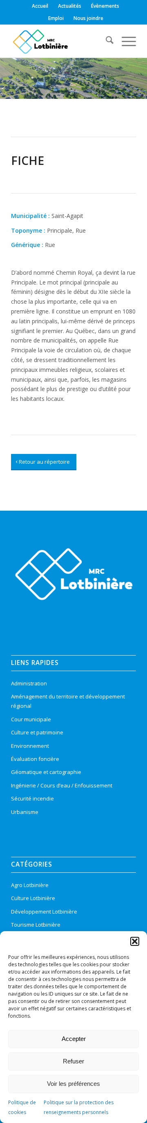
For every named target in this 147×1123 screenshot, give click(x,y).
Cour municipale (31, 719)
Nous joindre (88, 18)
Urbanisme (24, 812)
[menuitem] (40, 6)
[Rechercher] (106, 41)
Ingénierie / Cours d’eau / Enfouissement (61, 785)
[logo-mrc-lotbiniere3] (61, 41)
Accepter (74, 1038)
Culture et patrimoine (37, 732)
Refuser (73, 1061)
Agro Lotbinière (30, 885)
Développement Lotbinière (44, 911)
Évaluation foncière (35, 759)
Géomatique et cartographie (46, 772)
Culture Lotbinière (33, 898)
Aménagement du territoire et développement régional (68, 701)
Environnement (30, 745)
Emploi (56, 18)
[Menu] (125, 41)
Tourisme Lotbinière (35, 924)
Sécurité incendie (32, 798)
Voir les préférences (73, 1083)
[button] (135, 941)
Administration (29, 683)
